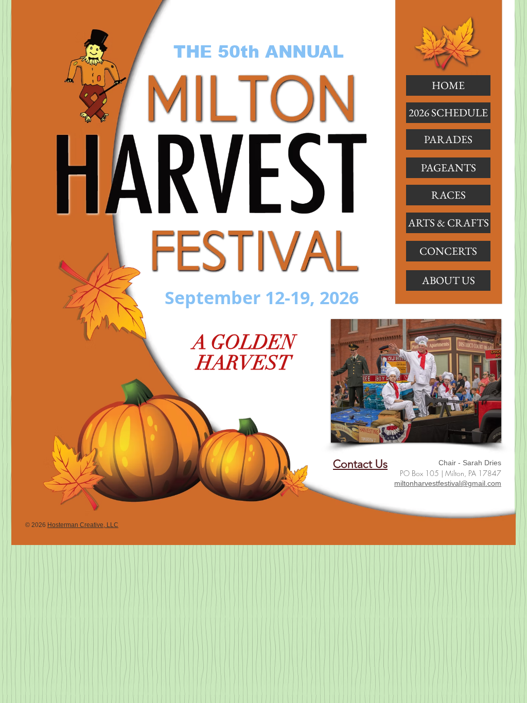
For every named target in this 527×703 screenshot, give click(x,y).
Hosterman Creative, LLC (82, 525)
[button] (448, 139)
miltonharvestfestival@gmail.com (447, 483)
